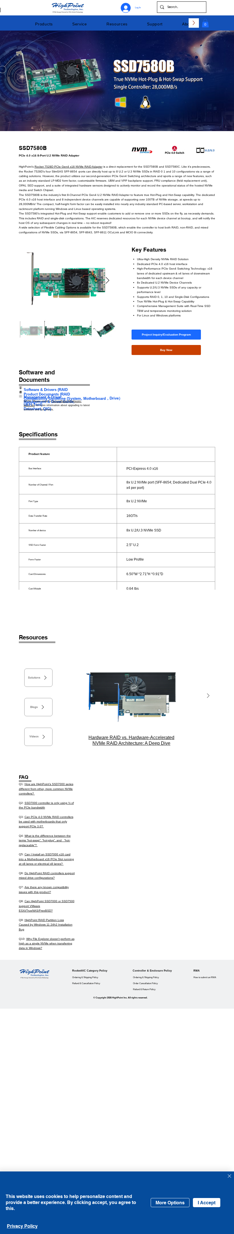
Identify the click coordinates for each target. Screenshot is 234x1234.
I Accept (206, 1202)
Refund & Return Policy (144, 989)
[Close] (229, 1176)
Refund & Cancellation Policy (86, 983)
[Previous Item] (66, 695)
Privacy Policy (22, 1226)
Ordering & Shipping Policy (85, 977)
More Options (170, 1202)
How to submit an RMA (204, 977)
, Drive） (114, 398)
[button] (44, 24)
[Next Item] (107, 280)
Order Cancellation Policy (145, 983)
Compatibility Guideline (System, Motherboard (65, 398)
